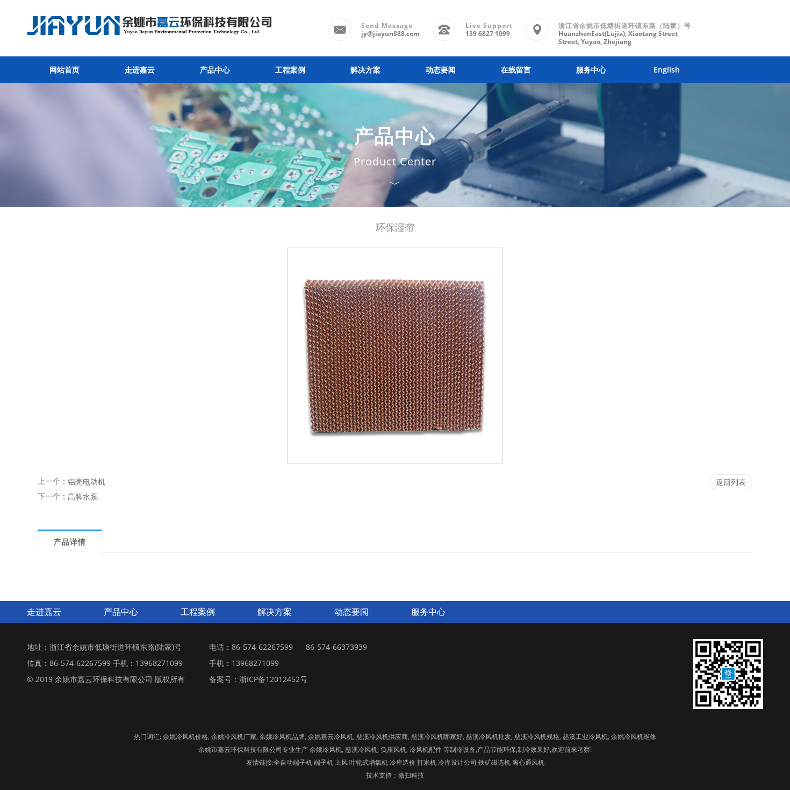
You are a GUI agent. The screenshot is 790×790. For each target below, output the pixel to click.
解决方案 (365, 69)
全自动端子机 (293, 762)
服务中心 (591, 69)
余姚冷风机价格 (185, 736)
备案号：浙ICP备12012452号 (258, 679)
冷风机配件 (426, 749)
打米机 (426, 762)
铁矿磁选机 (494, 762)
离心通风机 (528, 762)
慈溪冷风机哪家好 (437, 736)
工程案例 (290, 69)
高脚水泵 (83, 496)
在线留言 (516, 69)
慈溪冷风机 (361, 749)
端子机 (323, 762)
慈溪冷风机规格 (536, 736)
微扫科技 (411, 775)
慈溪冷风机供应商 (382, 736)
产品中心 (215, 69)
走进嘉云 (140, 69)
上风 (341, 762)
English (666, 69)
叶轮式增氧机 (368, 762)
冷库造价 (402, 762)
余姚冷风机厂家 (233, 736)
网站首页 (64, 69)
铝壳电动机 (86, 481)
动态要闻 (441, 69)
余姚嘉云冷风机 (330, 736)
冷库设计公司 (457, 762)
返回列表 (731, 482)
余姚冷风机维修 (633, 736)
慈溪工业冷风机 (585, 736)
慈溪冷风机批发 (488, 736)
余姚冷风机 (326, 749)
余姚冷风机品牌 (282, 736)
